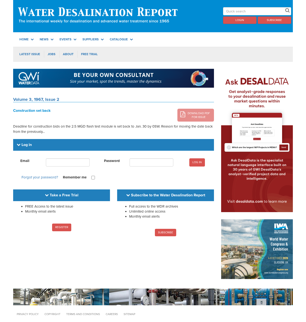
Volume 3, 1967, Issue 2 (36, 99)
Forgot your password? (40, 177)
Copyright (52, 314)
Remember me (75, 177)
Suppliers (90, 39)
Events (66, 39)
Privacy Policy (28, 314)
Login (239, 20)
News (44, 39)
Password (112, 161)
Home (24, 39)
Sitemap (129, 314)
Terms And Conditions (83, 314)
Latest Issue (29, 54)
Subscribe (274, 20)
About (68, 54)
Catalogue (119, 39)
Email (24, 161)
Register (61, 227)
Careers (112, 314)
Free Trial (89, 54)
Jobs (51, 54)
